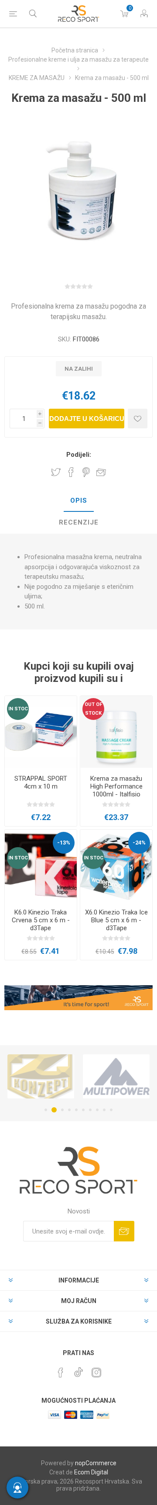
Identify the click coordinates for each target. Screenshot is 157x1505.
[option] (78, 1076)
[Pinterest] (61, 1373)
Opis (78, 500)
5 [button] (76, 1110)
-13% (63, 842)
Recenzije (79, 522)
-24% (139, 842)
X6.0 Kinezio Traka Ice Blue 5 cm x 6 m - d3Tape (116, 920)
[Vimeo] (78, 1370)
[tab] (78, 501)
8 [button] (97, 1110)
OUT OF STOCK (93, 709)
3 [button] (61, 1109)
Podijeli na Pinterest (86, 472)
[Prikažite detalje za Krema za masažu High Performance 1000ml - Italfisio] (116, 732)
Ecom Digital (91, 1472)
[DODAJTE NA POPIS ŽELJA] (137, 418)
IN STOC (18, 709)
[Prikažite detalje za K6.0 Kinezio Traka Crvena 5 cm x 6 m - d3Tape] (41, 866)
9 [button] (104, 1110)
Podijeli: (78, 455)
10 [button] (111, 1110)
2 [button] (52, 1110)
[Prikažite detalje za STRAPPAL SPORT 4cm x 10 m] (41, 732)
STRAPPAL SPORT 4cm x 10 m (40, 782)
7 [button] (90, 1110)
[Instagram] (96, 1373)
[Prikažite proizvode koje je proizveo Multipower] (78, 1076)
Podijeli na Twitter (56, 472)
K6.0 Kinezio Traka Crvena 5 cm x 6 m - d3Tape (41, 920)
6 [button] (83, 1110)
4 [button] (69, 1110)
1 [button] (45, 1110)
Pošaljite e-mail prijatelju (101, 472)
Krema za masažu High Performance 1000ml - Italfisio (116, 786)
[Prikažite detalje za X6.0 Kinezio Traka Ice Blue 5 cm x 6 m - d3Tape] (116, 866)
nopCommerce (95, 1463)
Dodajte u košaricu (86, 418)
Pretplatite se (124, 1231)
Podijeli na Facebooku (71, 472)
